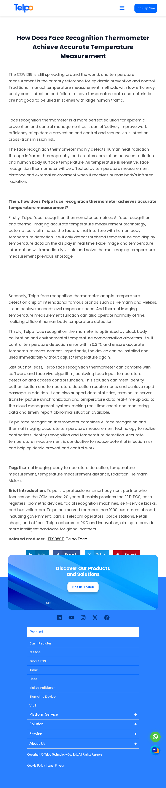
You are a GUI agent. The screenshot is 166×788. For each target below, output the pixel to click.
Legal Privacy (56, 765)
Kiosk (33, 670)
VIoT (33, 705)
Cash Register (40, 643)
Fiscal (33, 679)
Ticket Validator (42, 688)
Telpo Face (76, 539)
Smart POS (37, 661)
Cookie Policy (36, 765)
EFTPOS (34, 652)
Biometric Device (42, 696)
